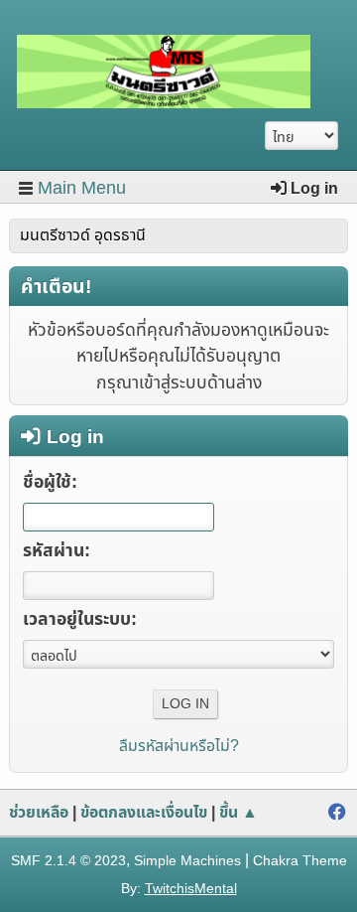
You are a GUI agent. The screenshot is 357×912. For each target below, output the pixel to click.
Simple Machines (187, 860)
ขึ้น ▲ (238, 813)
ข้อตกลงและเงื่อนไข (143, 813)
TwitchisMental (191, 888)
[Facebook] (337, 813)
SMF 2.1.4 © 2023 (68, 860)
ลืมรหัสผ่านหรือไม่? (179, 746)
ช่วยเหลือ (38, 813)
